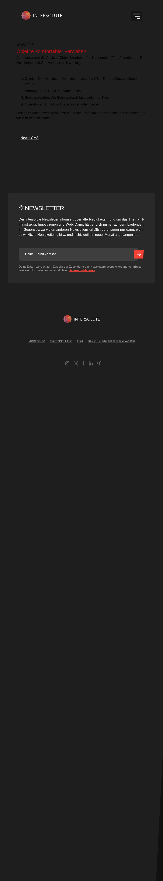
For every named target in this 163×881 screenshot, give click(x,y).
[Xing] (99, 364)
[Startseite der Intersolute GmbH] (41, 16)
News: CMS (27, 138)
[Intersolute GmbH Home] (81, 320)
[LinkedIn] (91, 364)
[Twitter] (76, 364)
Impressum (36, 341)
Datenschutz (61, 341)
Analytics (7, 629)
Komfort (6, 725)
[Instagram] (67, 364)
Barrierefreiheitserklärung (111, 341)
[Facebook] (84, 364)
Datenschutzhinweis (82, 270)
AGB (80, 341)
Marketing (7, 781)
